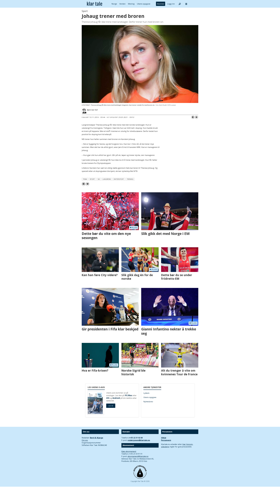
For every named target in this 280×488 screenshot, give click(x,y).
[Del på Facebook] (193, 117)
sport (92, 179)
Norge (114, 4)
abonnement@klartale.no (138, 456)
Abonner (160, 4)
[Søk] (180, 4)
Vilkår (163, 438)
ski (99, 179)
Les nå (110, 406)
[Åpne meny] (186, 4)
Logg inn (171, 4)
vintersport (119, 179)
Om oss (85, 440)
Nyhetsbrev (148, 401)
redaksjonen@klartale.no (139, 440)
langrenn (107, 179)
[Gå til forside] (94, 4)
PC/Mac (128, 395)
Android (116, 398)
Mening (131, 4)
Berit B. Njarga (96, 438)
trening (130, 179)
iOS (107, 398)
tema (85, 179)
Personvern (166, 440)
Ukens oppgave (143, 4)
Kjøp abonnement (128, 451)
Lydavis (146, 393)
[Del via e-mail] (196, 117)
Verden (122, 4)
